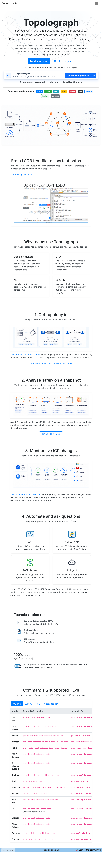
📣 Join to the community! (88, 850)
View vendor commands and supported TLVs (51, 363)
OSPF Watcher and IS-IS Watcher (25, 494)
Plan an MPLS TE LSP (51, 434)
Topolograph (9, 3)
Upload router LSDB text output (25, 354)
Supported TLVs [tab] (51, 704)
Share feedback (8, 850)
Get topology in (63, 61)
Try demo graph (39, 61)
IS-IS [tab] (38, 704)
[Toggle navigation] (96, 3)
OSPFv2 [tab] (17, 704)
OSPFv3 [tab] (28, 704)
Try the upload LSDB (22, 174)
